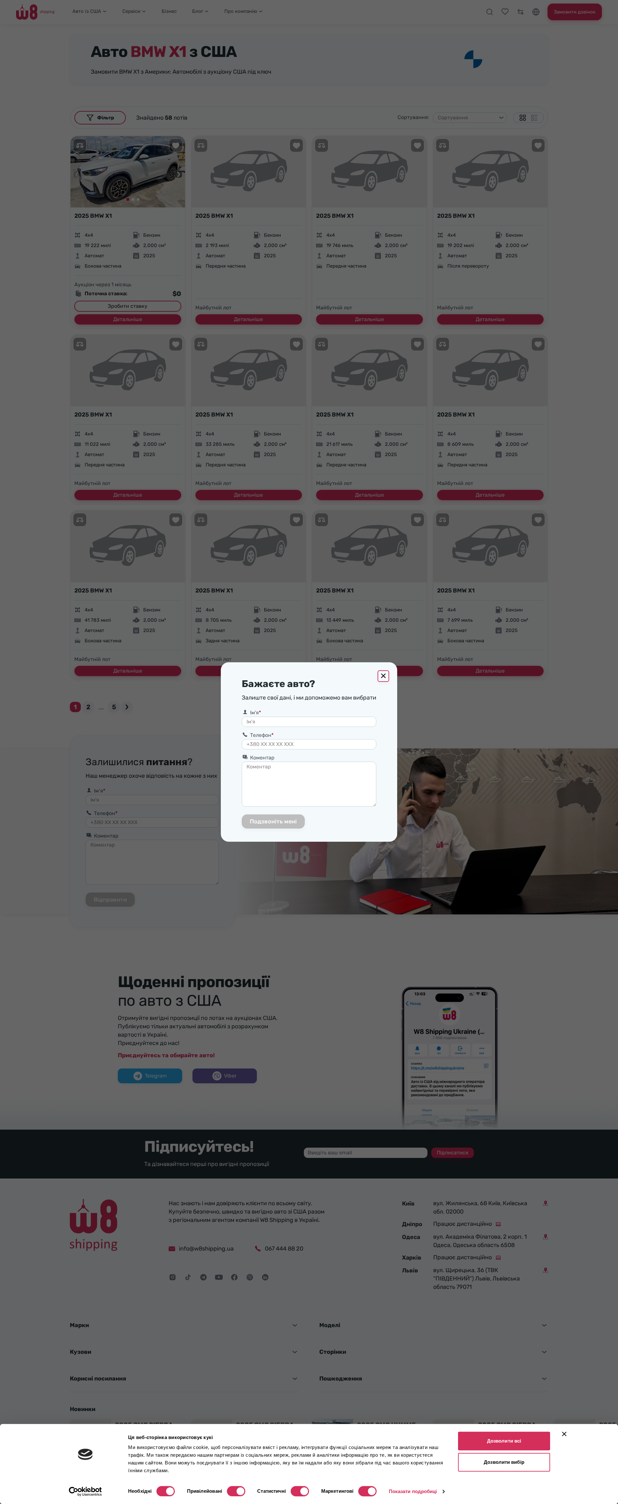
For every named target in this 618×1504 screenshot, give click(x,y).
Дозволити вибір (504, 1462)
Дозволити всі (504, 1441)
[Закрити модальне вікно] (383, 676)
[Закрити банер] (564, 1434)
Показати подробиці (413, 1491)
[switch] (236, 1491)
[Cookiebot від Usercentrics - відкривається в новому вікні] (85, 1491)
